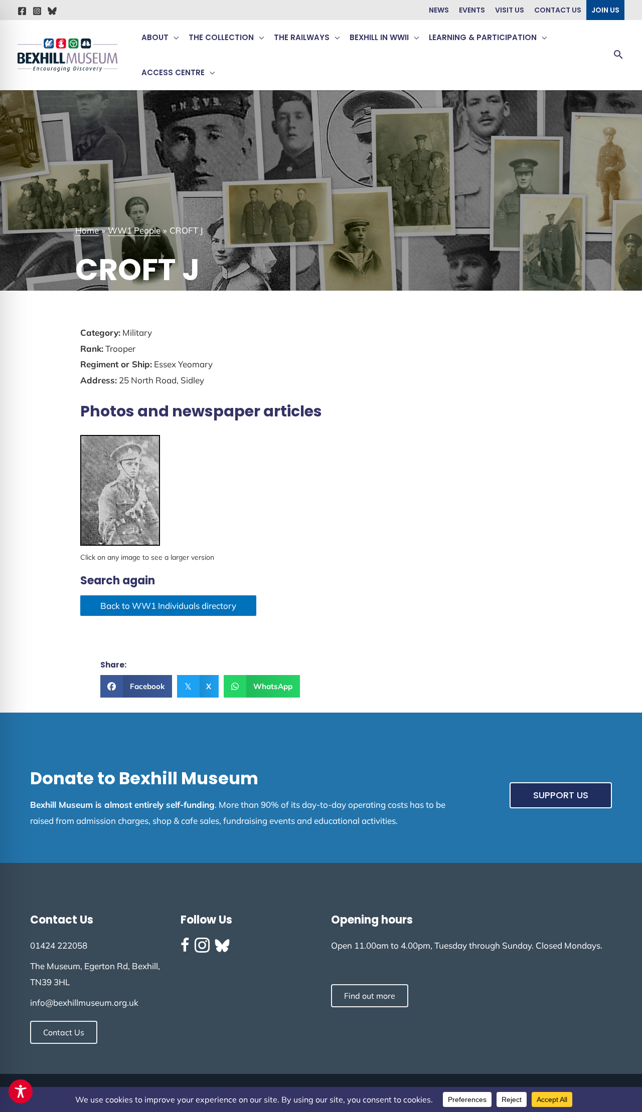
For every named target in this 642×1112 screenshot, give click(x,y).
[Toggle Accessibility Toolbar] (21, 1091)
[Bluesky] (52, 11)
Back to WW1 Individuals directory (168, 605)
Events (472, 10)
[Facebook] (22, 11)
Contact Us (557, 10)
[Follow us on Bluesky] (222, 946)
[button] (174, 37)
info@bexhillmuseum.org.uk (84, 1002)
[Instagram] (37, 11)
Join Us (605, 10)
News (439, 10)
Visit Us (509, 10)
